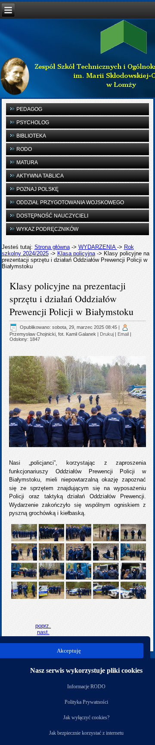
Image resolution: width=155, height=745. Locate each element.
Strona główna (52, 247)
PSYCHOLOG (32, 123)
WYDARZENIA (97, 247)
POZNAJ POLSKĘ (37, 189)
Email (123, 334)
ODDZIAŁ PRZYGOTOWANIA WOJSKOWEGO (70, 202)
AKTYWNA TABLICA (40, 176)
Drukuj (107, 334)
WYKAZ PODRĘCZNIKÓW (47, 229)
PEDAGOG (29, 109)
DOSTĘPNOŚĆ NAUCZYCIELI (52, 216)
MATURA (27, 162)
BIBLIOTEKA (31, 136)
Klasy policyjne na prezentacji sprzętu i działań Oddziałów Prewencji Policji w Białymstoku (71, 298)
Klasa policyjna (76, 253)
